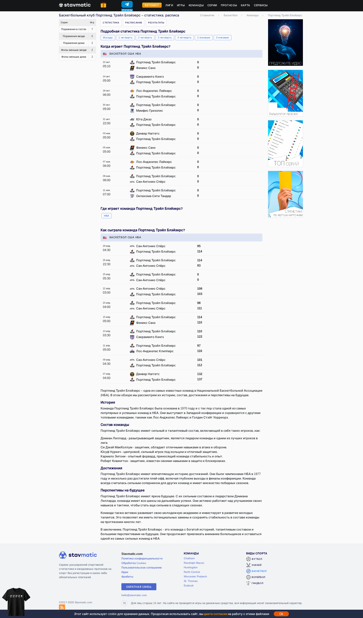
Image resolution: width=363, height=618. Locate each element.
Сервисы (261, 5)
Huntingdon (191, 567)
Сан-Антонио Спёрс (150, 181)
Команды (196, 5)
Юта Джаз (143, 119)
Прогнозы (229, 5)
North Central (192, 571)
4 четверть (184, 37)
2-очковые (203, 37)
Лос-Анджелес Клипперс (155, 351)
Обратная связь (139, 586)
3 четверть (165, 37)
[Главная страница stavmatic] (75, 4)
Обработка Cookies (133, 563)
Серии (212, 5)
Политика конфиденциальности (141, 558)
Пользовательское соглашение (141, 567)
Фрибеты (127, 576)
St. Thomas (191, 580)
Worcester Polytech (195, 576)
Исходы (108, 37)
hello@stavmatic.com (134, 595)
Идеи (124, 572)
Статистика (111, 22)
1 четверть (125, 37)
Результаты (156, 22)
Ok (281, 614)
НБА (106, 215)
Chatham (189, 558)
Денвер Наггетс (148, 133)
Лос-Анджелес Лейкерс (154, 91)
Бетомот (152, 5)
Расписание (133, 22)
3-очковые (222, 37)
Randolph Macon (194, 562)
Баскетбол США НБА (125, 53)
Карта (245, 5)
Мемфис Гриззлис (149, 110)
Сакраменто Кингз (150, 76)
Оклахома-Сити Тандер (153, 196)
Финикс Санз (145, 68)
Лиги (169, 5)
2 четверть (145, 37)
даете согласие (215, 614)
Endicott (188, 585)
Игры (181, 5)
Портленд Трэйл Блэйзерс (156, 62)
